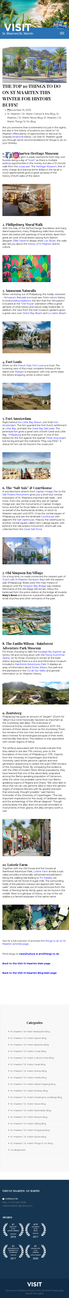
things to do (51, 953)
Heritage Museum (46, 166)
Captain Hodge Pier (47, 491)
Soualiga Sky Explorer (50, 651)
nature (53, 297)
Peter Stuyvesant (56, 438)
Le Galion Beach (57, 313)
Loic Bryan (50, 240)
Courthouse (47, 516)
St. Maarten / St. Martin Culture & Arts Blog (31, 113)
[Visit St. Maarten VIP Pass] (60, 24)
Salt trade (49, 428)
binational (18, 136)
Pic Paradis (46, 877)
